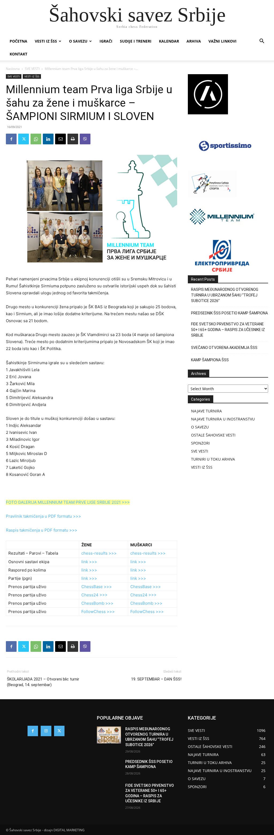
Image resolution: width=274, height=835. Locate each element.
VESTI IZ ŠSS (46, 41)
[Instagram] (46, 731)
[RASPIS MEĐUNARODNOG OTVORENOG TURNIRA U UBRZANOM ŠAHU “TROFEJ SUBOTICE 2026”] (109, 735)
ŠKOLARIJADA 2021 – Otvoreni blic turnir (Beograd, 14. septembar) (43, 682)
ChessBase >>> (96, 586)
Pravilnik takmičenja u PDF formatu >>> (43, 516)
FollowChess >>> (98, 611)
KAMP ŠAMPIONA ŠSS (210, 360)
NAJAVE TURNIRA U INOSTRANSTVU (223, 419)
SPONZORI (200, 443)
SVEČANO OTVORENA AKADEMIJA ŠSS (224, 347)
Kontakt (18, 54)
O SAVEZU (78, 41)
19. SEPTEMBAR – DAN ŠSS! (156, 679)
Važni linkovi (222, 41)
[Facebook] (11, 139)
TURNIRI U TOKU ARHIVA (213, 459)
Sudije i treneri (135, 41)
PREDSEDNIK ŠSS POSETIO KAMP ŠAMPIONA (229, 313)
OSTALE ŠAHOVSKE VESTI (213, 435)
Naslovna (13, 68)
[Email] (60, 139)
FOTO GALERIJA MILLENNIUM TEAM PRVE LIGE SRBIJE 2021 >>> (68, 502)
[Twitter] (23, 139)
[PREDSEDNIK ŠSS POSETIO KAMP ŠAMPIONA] (109, 767)
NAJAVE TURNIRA (206, 410)
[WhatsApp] (36, 139)
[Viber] (85, 139)
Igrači (106, 41)
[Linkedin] (48, 139)
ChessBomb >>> (97, 603)
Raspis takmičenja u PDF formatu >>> (41, 530)
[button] (261, 41)
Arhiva (194, 41)
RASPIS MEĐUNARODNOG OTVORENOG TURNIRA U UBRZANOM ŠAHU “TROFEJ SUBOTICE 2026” (224, 295)
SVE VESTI (32, 68)
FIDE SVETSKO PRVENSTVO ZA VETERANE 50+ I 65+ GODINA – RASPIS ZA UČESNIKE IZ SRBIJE (228, 329)
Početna (18, 41)
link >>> (89, 561)
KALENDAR (169, 41)
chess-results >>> (99, 553)
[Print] (72, 139)
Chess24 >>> (94, 594)
